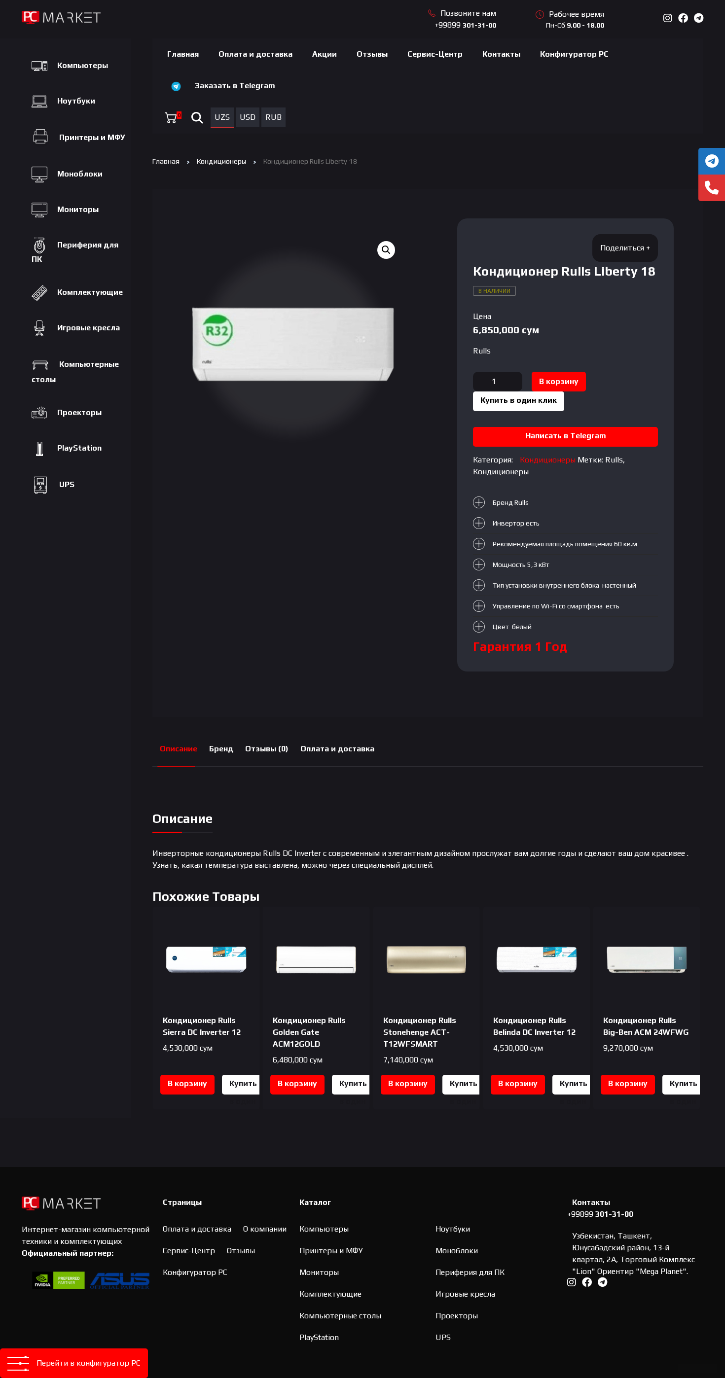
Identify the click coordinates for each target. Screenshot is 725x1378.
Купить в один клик (518, 400)
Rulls (482, 350)
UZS (222, 117)
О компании (265, 1229)
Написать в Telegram (565, 435)
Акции (324, 54)
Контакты (501, 54)
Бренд (221, 748)
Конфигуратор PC (574, 54)
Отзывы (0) (267, 748)
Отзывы (372, 54)
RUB (273, 117)
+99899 (465, 25)
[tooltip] (711, 161)
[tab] (178, 749)
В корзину (559, 381)
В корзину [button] (187, 1083)
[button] (386, 250)
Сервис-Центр (435, 54)
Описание (178, 748)
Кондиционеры (221, 161)
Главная (183, 54)
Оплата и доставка (255, 54)
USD (247, 117)
